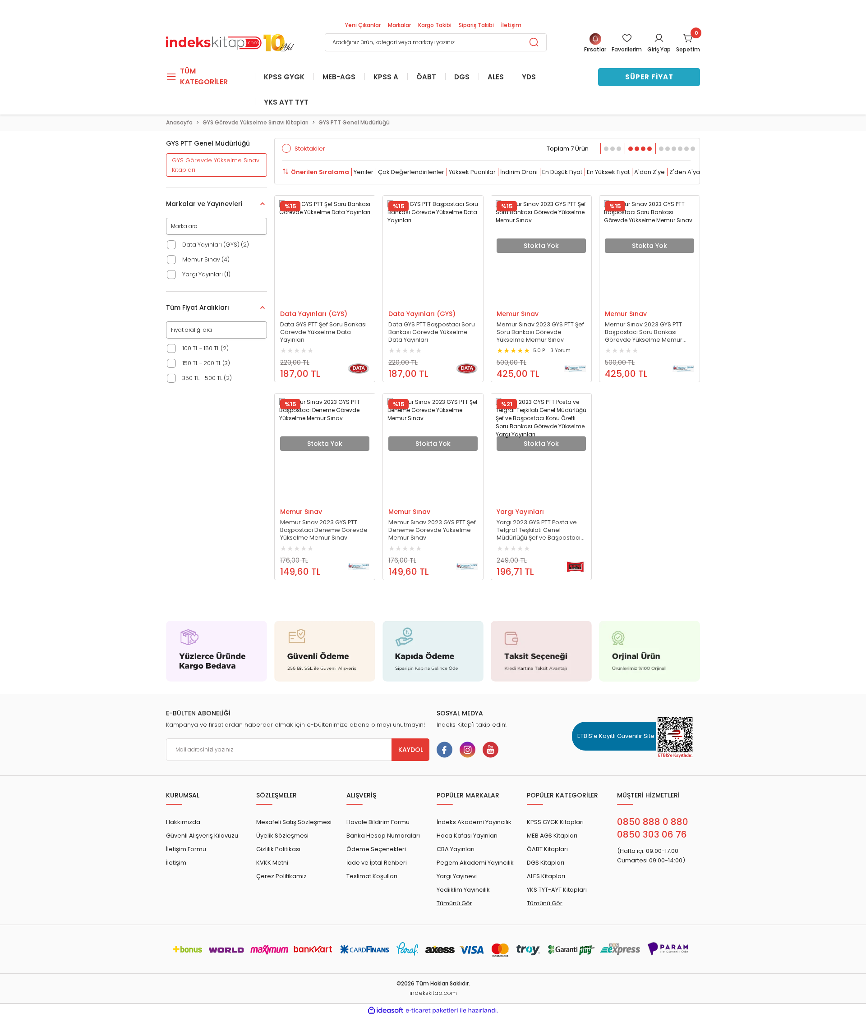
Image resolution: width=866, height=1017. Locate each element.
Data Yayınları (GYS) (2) (215, 244)
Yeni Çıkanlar (363, 25)
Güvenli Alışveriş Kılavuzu (202, 835)
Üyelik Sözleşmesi (282, 835)
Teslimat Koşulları (371, 876)
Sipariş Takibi (476, 25)
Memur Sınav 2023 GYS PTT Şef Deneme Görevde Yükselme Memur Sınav (432, 529)
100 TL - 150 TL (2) (205, 348)
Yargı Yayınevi (457, 876)
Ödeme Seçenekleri (376, 849)
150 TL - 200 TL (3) (206, 363)
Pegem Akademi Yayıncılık (475, 862)
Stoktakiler (310, 148)
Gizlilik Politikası (278, 849)
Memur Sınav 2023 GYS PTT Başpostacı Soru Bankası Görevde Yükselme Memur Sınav (643, 332)
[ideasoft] (386, 1010)
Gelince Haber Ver (532, 301)
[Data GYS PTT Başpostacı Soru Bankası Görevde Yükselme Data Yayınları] (433, 246)
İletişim (511, 25)
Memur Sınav (518, 313)
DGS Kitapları (545, 862)
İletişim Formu (186, 849)
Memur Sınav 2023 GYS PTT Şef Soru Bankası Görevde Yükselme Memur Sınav (540, 332)
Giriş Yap (659, 49)
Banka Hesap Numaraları (383, 835)
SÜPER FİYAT (649, 77)
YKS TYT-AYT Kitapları (557, 889)
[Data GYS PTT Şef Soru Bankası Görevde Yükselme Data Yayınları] (325, 246)
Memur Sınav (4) (206, 259)
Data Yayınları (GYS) (313, 313)
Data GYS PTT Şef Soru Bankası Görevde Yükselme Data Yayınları (323, 332)
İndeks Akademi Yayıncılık (474, 822)
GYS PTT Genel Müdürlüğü (354, 122)
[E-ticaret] (431, 1010)
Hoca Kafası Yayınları (467, 835)
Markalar (399, 25)
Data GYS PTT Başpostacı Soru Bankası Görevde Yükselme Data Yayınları (431, 332)
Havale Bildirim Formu (378, 822)
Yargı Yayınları (520, 511)
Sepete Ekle (316, 301)
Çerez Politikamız (281, 876)
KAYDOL (410, 749)
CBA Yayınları (455, 849)
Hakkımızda (183, 822)
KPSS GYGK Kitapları (555, 822)
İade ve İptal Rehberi (376, 862)
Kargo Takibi (434, 25)
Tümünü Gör (454, 903)
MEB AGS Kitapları (552, 835)
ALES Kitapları (546, 876)
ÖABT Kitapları (547, 849)
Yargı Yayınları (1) (206, 274)
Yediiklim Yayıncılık (463, 889)
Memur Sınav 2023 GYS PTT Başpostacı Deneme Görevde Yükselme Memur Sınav (324, 529)
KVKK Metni (272, 862)
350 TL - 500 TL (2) (207, 378)
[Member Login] (659, 37)
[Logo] (230, 42)
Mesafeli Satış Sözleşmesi (294, 822)
